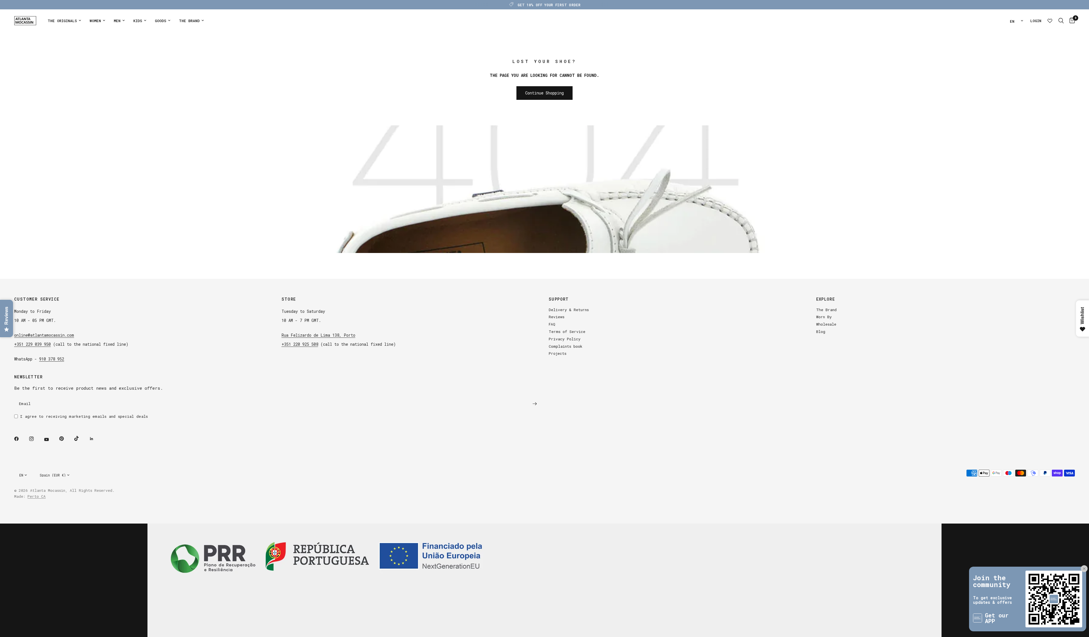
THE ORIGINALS (62, 20)
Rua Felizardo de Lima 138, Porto (318, 335)
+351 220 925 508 (300, 344)
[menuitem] (64, 21)
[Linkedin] (95, 439)
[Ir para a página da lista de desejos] (1050, 20)
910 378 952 (51, 359)
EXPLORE (825, 299)
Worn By (824, 316)
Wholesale (826, 324)
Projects (557, 353)
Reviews (556, 316)
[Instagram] (35, 439)
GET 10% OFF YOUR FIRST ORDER (549, 5)
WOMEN (95, 20)
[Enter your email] (534, 404)
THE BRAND (189, 20)
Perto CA (37, 496)
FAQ (552, 324)
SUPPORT (559, 299)
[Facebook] (20, 439)
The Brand (826, 309)
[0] (1071, 20)
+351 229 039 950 (32, 344)
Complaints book (566, 346)
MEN (117, 20)
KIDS (137, 20)
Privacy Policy (565, 338)
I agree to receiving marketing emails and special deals (84, 416)
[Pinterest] (65, 439)
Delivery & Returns (569, 309)
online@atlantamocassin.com (44, 335)
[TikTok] (80, 438)
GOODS (160, 20)
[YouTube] (50, 439)
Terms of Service (567, 331)
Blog (820, 331)
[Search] (1061, 20)
